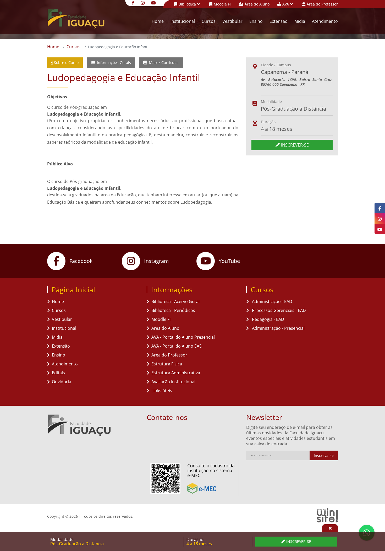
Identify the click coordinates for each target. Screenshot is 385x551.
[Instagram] (143, 2)
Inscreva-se (324, 455)
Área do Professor (322, 4)
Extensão (279, 21)
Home (158, 21)
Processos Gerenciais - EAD (278, 310)
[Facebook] (133, 2)
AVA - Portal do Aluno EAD (176, 346)
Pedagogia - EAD (267, 319)
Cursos (209, 21)
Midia (299, 21)
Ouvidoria (61, 382)
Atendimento (325, 21)
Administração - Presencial (278, 328)
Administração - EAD (271, 301)
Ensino (256, 21)
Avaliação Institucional (173, 382)
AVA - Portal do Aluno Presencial (183, 337)
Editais (58, 373)
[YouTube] (154, 2)
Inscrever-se (295, 145)
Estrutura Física (166, 364)
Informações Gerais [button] (113, 62)
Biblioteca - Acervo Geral (175, 301)
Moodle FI (222, 4)
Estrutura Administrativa (175, 373)
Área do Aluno (257, 4)
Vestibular (232, 21)
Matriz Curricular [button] (163, 62)
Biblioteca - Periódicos (173, 310)
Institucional (182, 21)
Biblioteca (188, 4)
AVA (286, 4)
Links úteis (161, 390)
